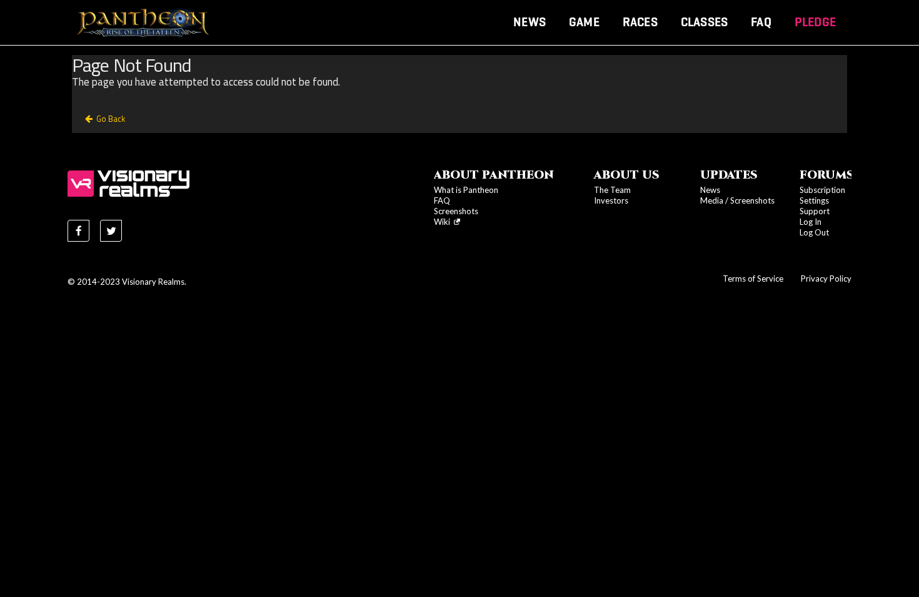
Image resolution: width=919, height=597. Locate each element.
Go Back (110, 118)
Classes (704, 22)
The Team (612, 190)
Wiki (444, 222)
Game (584, 22)
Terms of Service (753, 279)
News (529, 22)
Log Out (814, 232)
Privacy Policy (826, 279)
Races (640, 22)
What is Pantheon (466, 190)
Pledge (815, 22)
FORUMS (827, 175)
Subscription (822, 190)
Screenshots (456, 211)
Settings (814, 200)
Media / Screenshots (737, 200)
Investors (611, 200)
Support (815, 211)
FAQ (761, 22)
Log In (810, 222)
